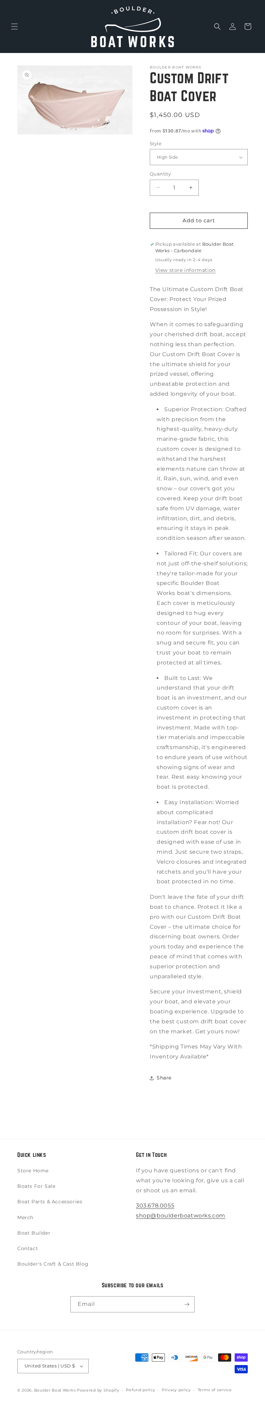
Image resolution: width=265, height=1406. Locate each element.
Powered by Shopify (98, 1390)
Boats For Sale (36, 1186)
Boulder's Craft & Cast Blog (52, 1264)
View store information (185, 270)
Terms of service (215, 1389)
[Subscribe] (186, 1304)
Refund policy (140, 1389)
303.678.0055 (155, 1205)
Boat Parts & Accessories (49, 1202)
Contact (27, 1248)
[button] (14, 26)
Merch (25, 1217)
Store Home (33, 1171)
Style (155, 143)
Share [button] (164, 1078)
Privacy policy (176, 1389)
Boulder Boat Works (55, 1390)
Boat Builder (33, 1233)
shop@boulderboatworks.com (180, 1215)
